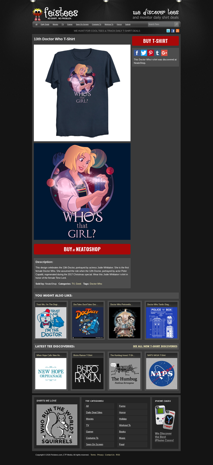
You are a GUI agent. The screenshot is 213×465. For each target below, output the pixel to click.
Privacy (100, 455)
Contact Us (109, 455)
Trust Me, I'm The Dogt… (47, 304)
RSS (118, 455)
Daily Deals (45, 24)
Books (122, 431)
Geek (78, 283)
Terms (93, 455)
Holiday (123, 418)
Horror (119, 24)
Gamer (70, 24)
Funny (122, 406)
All (36, 24)
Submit (127, 24)
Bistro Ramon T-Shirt (82, 355)
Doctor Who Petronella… (121, 304)
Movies (55, 24)
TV (63, 24)
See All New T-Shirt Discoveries (155, 346)
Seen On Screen (82, 24)
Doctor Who (96, 283)
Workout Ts (109, 24)
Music (122, 438)
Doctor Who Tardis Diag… (159, 304)
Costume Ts (96, 24)
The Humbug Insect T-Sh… (122, 355)
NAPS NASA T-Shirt (156, 355)
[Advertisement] (155, 89)
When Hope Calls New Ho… (49, 355)
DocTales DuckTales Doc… (85, 304)
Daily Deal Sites (94, 412)
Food (121, 444)
